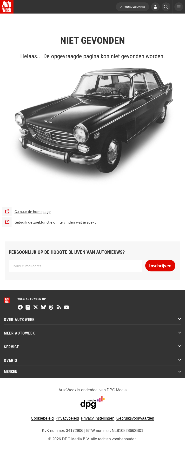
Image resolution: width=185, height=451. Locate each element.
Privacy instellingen (97, 418)
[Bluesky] (43, 307)
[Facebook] (20, 307)
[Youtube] (66, 307)
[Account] (155, 7)
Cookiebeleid (42, 418)
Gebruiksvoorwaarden (135, 418)
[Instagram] (28, 307)
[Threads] (51, 307)
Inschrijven (160, 265)
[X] (36, 307)
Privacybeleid (67, 418)
